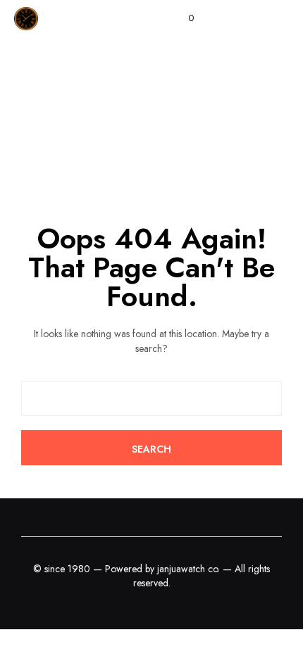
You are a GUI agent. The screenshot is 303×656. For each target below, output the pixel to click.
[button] (181, 18)
